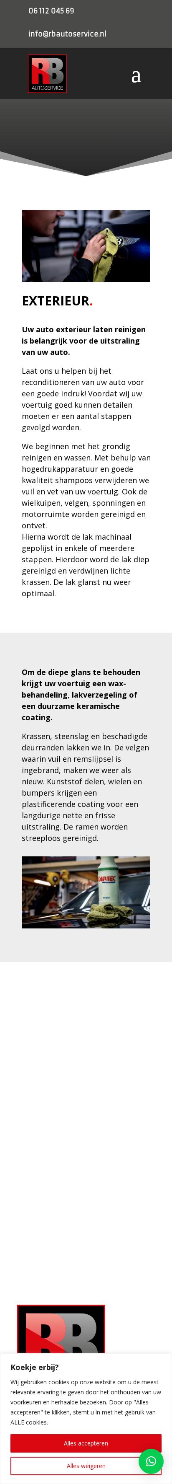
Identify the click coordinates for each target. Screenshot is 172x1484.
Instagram (44, 1259)
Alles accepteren (86, 1443)
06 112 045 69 (51, 11)
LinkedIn (41, 1271)
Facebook (43, 1247)
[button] (151, 1461)
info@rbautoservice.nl (67, 34)
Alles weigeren (86, 1466)
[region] (86, 1418)
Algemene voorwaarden (47, 1129)
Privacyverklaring (39, 1102)
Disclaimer (31, 1156)
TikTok (39, 1284)
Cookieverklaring (38, 1115)
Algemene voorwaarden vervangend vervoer (73, 1143)
